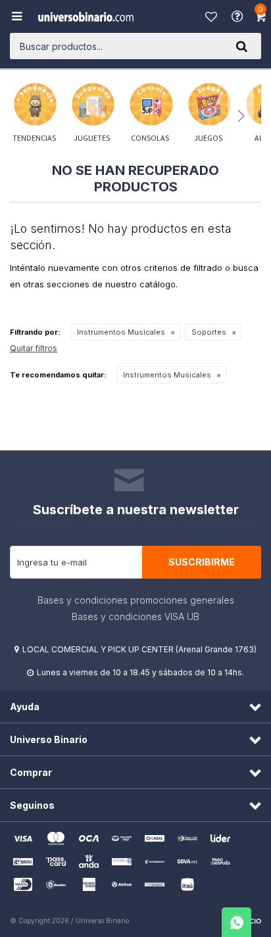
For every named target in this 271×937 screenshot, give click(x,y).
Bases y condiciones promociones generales (135, 600)
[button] (241, 46)
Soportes (208, 332)
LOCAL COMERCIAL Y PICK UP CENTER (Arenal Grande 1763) (139, 649)
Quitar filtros (33, 348)
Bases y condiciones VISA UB (135, 616)
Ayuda (239, 16)
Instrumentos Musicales (121, 332)
